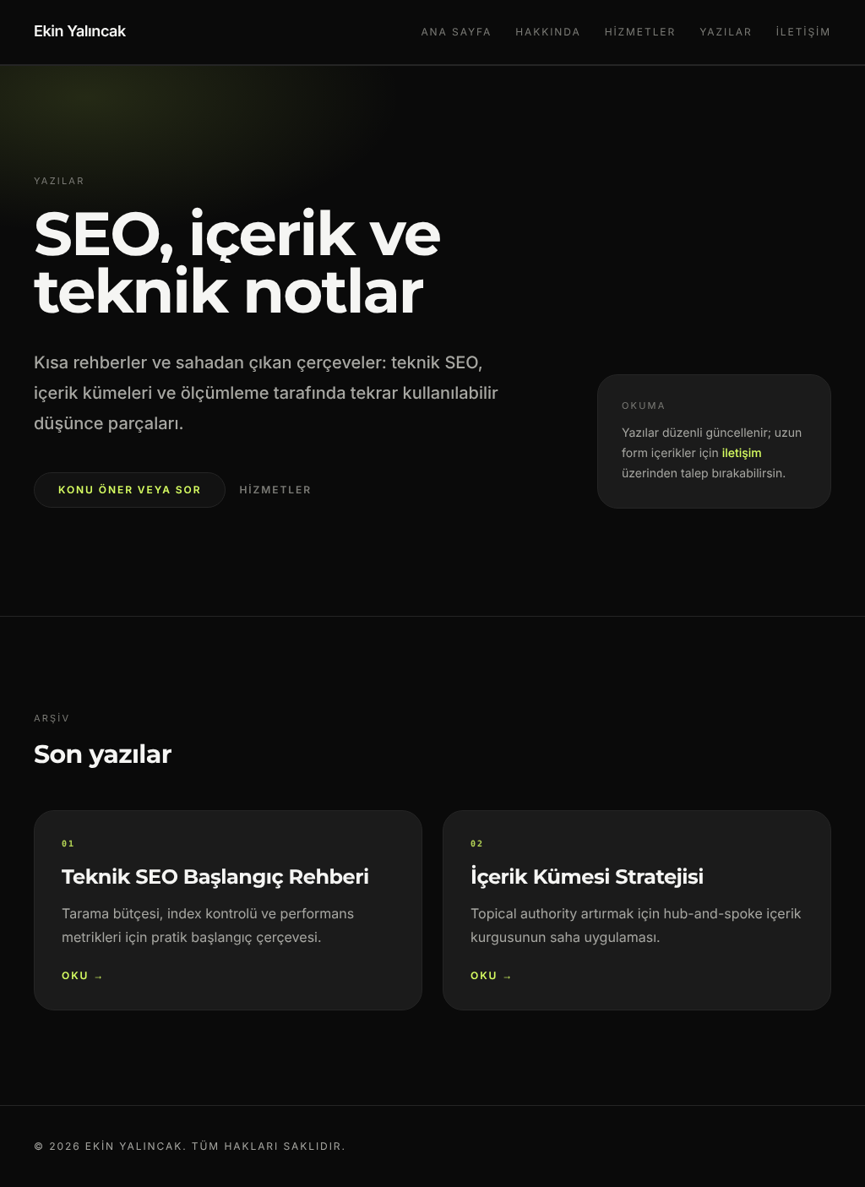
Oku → (83, 975)
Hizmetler (641, 31)
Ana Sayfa (456, 31)
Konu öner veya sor (129, 489)
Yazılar (726, 31)
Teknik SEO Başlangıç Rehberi (215, 877)
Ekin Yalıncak (80, 32)
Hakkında (547, 31)
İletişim (803, 31)
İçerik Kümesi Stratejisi (587, 877)
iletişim (741, 452)
